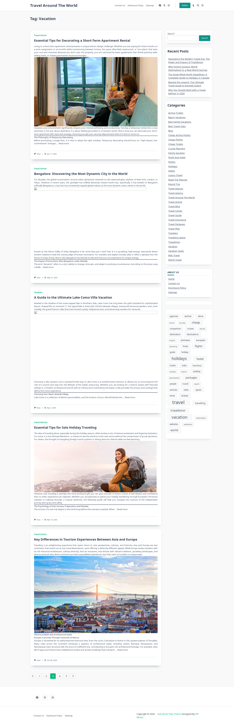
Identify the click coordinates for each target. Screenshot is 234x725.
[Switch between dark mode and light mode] (193, 5)
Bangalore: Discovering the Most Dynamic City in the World (81, 174)
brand (171, 323)
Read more (64, 143)
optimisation (174, 378)
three (172, 395)
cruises (190, 328)
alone (200, 316)
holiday (184, 352)
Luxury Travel (175, 175)
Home (171, 278)
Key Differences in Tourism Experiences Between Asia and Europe (85, 539)
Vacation (38, 292)
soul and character (48, 52)
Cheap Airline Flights (179, 135)
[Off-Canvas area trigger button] (202, 5)
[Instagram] (169, 5)
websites (174, 424)
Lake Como (103, 303)
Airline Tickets (175, 112)
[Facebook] (160, 5)
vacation (180, 417)
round (185, 383)
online (196, 371)
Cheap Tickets (175, 144)
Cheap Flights (175, 139)
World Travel (175, 259)
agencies (174, 316)
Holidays (172, 166)
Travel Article (40, 35)
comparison (175, 328)
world (174, 430)
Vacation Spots (176, 250)
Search (170, 33)
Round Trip (174, 184)
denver (202, 329)
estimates (185, 340)
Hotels (171, 170)
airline (187, 316)
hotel (200, 359)
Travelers (173, 233)
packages (191, 377)
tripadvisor (178, 410)
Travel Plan (174, 228)
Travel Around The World (53, 5)
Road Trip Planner (177, 179)
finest (185, 346)
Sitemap (150, 5)
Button (185, 5)
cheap (196, 322)
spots (198, 389)
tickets (184, 395)
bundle (182, 323)
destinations (193, 334)
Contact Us (120, 5)
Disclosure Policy (135, 5)
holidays (179, 358)
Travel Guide (175, 215)
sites (186, 389)
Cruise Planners (176, 148)
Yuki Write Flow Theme (169, 713)
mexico (184, 372)
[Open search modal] (198, 5)
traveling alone (52, 433)
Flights (171, 161)
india (184, 365)
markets (172, 372)
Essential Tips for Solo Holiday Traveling (65, 427)
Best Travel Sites (177, 126)
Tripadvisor (174, 242)
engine (172, 340)
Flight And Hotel (176, 157)
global (54, 179)
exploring (173, 346)
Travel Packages (176, 224)
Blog (170, 130)
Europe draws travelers (142, 548)
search (196, 384)
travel (178, 402)
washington (201, 418)
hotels (173, 365)
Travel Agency (175, 193)
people (173, 383)
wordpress (188, 424)
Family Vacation (176, 153)
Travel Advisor (40, 422)
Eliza (38, 154)
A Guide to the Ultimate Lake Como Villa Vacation (73, 297)
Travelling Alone (176, 237)
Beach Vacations (177, 117)
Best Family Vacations (179, 121)
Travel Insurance (177, 219)
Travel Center (175, 210)
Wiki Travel (174, 255)
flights (198, 346)
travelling (200, 403)
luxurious (197, 365)
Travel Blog (174, 206)
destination (175, 334)
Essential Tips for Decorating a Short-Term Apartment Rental (82, 40)
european (200, 340)
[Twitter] (164, 5)
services (173, 389)
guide (172, 352)
